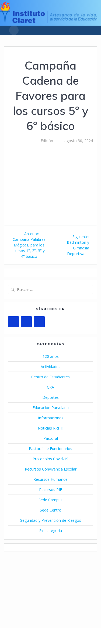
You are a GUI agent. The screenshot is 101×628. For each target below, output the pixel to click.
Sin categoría (50, 530)
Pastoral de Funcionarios (50, 448)
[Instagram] (39, 321)
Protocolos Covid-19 (50, 458)
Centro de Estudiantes (50, 376)
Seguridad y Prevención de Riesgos (50, 520)
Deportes (50, 397)
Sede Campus (50, 499)
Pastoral (50, 438)
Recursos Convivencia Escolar (50, 469)
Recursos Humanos (50, 479)
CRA (50, 387)
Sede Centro (50, 510)
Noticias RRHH (50, 428)
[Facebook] (26, 321)
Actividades (50, 366)
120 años (51, 356)
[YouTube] (13, 321)
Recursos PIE (50, 489)
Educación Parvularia (51, 407)
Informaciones (50, 417)
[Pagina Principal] (48, 21)
